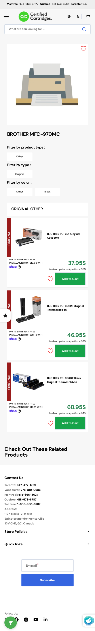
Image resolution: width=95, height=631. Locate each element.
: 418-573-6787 (54, 4)
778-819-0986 (31, 490)
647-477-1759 (26, 485)
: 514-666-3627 (22, 4)
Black (47, 191)
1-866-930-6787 (28, 504)
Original (19, 174)
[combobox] (47, 29)
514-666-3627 (28, 495)
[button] (6, 16)
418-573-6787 (26, 499)
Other (19, 156)
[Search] (85, 29)
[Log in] (78, 16)
